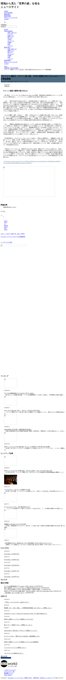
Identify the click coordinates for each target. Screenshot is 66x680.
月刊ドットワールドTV (10, 17)
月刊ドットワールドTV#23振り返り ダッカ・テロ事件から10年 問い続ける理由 (27, 446)
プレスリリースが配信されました (13, 653)
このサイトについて (10, 670)
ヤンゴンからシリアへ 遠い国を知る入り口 (17, 507)
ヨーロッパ (11, 41)
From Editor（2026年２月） (12, 559)
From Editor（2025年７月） (12, 571)
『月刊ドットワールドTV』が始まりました (16, 602)
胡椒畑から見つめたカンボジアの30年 (15, 524)
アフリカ (10, 45)
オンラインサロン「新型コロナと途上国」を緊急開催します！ (22, 636)
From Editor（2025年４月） (12, 576)
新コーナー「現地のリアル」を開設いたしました (18, 625)
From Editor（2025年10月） (12, 565)
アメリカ (10, 34)
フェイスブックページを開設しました (15, 647)
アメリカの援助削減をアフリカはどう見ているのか (19, 393)
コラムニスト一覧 (9, 671)
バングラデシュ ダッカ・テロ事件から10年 (17, 489)
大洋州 (9, 39)
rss (5, 22)
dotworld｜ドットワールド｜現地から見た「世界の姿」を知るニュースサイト (30, 678)
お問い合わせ (8, 675)
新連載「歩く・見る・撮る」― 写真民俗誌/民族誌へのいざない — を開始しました (28, 608)
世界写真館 (7, 16)
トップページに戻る (6, 242)
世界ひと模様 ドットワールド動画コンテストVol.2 (18, 619)
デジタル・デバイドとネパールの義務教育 (13, 236)
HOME (6, 11)
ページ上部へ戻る (6, 658)
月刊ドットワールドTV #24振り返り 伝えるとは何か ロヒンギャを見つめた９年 (28, 470)
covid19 (6, 19)
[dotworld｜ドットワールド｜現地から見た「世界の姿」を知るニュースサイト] (9, 667)
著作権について (8, 673)
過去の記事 (4, 579)
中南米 (9, 42)
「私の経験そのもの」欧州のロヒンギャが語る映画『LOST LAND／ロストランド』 (28, 543)
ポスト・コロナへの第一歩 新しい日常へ (13, 233)
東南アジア (11, 36)
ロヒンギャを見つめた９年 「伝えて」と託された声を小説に (22, 410)
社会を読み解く (8, 12)
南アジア (10, 37)
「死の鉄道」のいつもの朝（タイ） (14, 592)
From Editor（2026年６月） (12, 554)
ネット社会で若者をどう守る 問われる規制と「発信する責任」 (23, 589)
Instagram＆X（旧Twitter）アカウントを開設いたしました (20, 630)
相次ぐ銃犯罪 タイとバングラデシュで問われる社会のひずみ (22, 588)
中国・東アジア (12, 32)
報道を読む (7, 14)
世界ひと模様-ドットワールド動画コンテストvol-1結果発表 (21, 642)
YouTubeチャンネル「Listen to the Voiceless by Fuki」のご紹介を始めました (25, 613)
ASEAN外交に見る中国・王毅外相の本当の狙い (18, 429)
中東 (9, 44)
